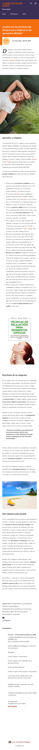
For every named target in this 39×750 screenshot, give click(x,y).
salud (25, 611)
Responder (12, 706)
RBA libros (6, 611)
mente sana (12, 603)
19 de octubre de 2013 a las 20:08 (25, 634)
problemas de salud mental (12, 609)
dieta (18, 194)
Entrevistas (14, 14)
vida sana (16, 614)
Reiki (12, 611)
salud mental (7, 614)
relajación (12, 60)
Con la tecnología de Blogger (20, 742)
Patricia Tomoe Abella (10, 606)
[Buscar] (31, 3)
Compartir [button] (6, 620)
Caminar (29, 229)
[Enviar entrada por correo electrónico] (3, 618)
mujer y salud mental (24, 603)
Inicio (4, 14)
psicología (27, 609)
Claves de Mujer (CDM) (12, 4)
